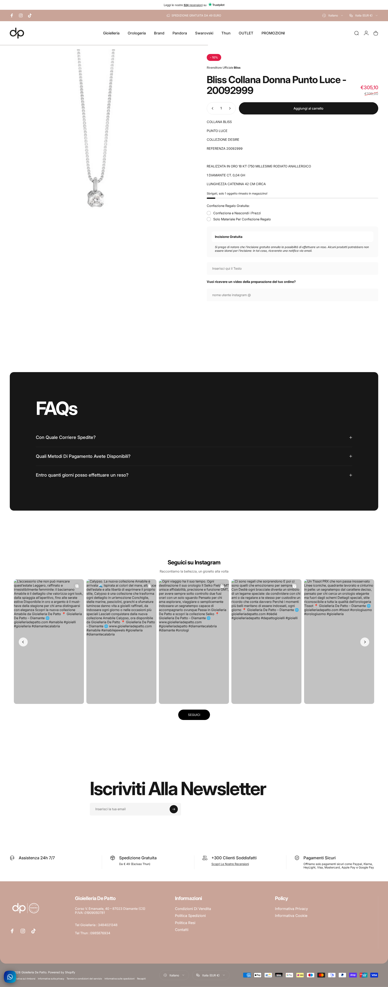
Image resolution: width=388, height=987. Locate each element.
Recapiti (141, 978)
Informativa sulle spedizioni (119, 978)
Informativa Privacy (291, 909)
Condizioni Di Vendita (193, 909)
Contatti (181, 930)
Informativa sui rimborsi (22, 978)
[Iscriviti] (174, 809)
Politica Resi (185, 923)
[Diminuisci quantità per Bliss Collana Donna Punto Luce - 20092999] (211, 108)
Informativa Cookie (291, 915)
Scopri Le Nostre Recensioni (230, 864)
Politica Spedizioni (190, 915)
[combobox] (333, 15)
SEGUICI (194, 715)
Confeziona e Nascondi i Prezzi (237, 213)
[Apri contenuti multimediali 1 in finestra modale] (99, 138)
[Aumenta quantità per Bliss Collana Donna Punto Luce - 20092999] (230, 108)
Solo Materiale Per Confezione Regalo (242, 219)
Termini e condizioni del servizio (84, 978)
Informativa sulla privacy (51, 978)
